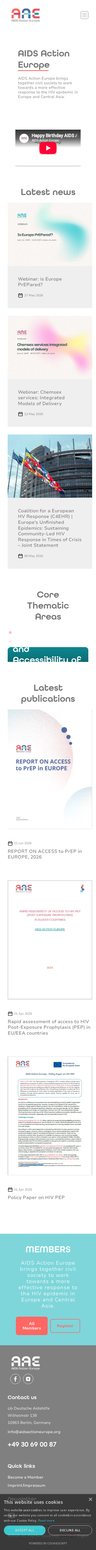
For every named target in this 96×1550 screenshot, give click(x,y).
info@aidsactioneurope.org (34, 1431)
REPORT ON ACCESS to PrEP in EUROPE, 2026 (45, 854)
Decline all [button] (70, 1530)
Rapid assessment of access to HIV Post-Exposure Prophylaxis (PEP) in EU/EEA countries (49, 1027)
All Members (32, 1326)
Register (65, 1325)
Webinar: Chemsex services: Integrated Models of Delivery (41, 398)
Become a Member (26, 1477)
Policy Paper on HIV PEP (36, 1197)
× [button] (90, 1499)
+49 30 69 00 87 (32, 1444)
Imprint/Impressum (26, 1485)
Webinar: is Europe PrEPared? (40, 282)
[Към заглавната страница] (26, 15)
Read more (46, 1520)
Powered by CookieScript (48, 1543)
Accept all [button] (24, 1530)
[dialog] (48, 1522)
